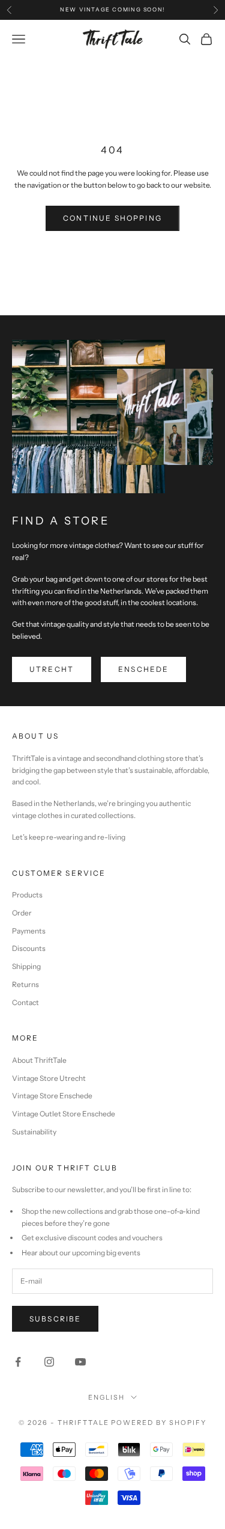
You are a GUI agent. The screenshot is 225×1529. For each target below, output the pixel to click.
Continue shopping (112, 218)
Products (27, 894)
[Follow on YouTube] (80, 1362)
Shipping (26, 966)
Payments (29, 930)
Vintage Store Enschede (52, 1095)
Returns (25, 984)
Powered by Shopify (158, 1422)
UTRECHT (51, 669)
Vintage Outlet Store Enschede (63, 1113)
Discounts (29, 948)
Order (22, 912)
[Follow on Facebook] (18, 1362)
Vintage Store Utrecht (49, 1078)
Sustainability (34, 1131)
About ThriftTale (39, 1060)
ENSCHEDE (143, 669)
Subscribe (55, 1318)
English (106, 1397)
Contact (25, 1002)
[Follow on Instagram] (49, 1362)
